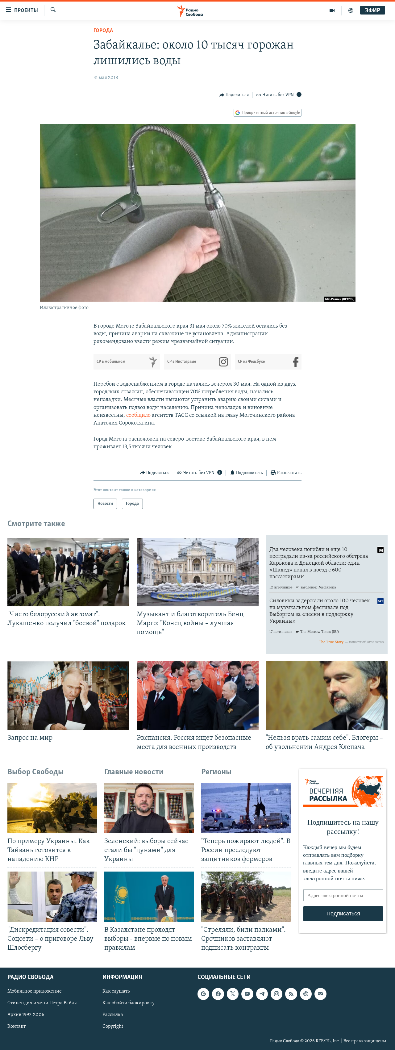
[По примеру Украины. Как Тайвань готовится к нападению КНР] (52, 808)
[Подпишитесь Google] (203, 994)
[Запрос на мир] (68, 695)
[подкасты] (351, 10)
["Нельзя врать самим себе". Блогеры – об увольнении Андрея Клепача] (327, 695)
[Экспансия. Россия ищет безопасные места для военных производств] (198, 695)
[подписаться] (320, 994)
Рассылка (112, 1014)
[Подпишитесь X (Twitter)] (233, 994)
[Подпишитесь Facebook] (218, 994)
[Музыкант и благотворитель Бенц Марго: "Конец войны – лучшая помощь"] (198, 572)
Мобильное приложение (34, 991)
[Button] (234, 95)
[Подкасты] (306, 994)
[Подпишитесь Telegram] (262, 994)
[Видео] (332, 10)
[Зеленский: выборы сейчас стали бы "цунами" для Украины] (149, 808)
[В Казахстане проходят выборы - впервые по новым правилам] (149, 897)
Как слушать (116, 991)
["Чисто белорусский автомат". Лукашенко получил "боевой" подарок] (68, 572)
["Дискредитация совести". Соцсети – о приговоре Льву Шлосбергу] (52, 897)
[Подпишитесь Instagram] (276, 994)
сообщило (138, 415)
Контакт (16, 1026)
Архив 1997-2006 (25, 1014)
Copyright (112, 1026)
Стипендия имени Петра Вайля (42, 1003)
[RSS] (291, 994)
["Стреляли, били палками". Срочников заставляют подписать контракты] (246, 897)
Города (103, 31)
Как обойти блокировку (128, 1003)
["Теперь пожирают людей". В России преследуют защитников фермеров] (246, 808)
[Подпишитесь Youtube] (247, 994)
